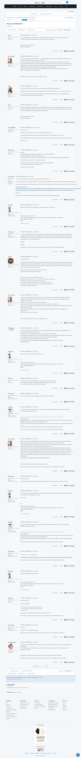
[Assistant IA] (49, 2)
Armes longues (27, 17)
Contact (64, 708)
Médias (61, 6)
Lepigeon (15, 692)
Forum (19, 6)
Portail (63, 704)
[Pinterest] (73, 51)
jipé (10, 86)
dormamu (11, 150)
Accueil (14, 6)
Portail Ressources (52, 709)
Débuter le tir (8, 706)
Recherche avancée (31, 19)
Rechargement (40, 6)
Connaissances (49, 6)
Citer (62, 50)
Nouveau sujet (32, 29)
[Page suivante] (73, 29)
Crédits (54, 753)
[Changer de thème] (46, 2)
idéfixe (19, 692)
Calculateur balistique (38, 704)
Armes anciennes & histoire (11, 713)
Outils (56, 6)
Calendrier (64, 706)
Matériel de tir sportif (10, 715)
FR (70, 2)
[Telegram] (71, 51)
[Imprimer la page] (51, 2)
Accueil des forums (10, 17)
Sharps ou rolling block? (25, 35)
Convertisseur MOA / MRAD (39, 706)
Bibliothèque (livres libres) (53, 702)
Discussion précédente (27, 670)
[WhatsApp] (68, 51)
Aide (66, 6)
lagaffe (11, 407)
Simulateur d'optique (24, 704)
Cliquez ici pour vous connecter (14, 679)
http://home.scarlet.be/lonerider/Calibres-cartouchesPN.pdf (34, 457)
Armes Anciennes (19, 17)
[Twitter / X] (65, 51)
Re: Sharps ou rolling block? (26, 56)
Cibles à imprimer (23, 708)
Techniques (31, 6)
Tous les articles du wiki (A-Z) (11, 716)
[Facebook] (66, 51)
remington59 (12, 642)
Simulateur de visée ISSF (25, 702)
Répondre (56, 50)
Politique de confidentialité (46, 753)
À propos (27, 753)
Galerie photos (51, 708)
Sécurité (7, 718)
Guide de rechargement (53, 706)
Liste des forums (12, 29)
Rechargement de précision (11, 709)
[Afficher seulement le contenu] (54, 2)
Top (7, 670)
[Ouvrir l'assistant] (78, 755)
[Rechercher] (67, 2)
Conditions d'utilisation (34, 753)
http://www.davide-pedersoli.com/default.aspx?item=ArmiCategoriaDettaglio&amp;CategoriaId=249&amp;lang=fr (46, 557)
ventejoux (11, 176)
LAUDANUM (12, 127)
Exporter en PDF (37, 666)
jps (12, 26)
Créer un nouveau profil (46, 14)
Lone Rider (12, 56)
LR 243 (11, 378)
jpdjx (10, 256)
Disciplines (8, 704)
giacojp (11, 205)
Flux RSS (46, 666)
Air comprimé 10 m (9, 708)
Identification (34, 14)
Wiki (7, 702)
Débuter (25, 6)
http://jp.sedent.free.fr (26, 46)
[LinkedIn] (70, 51)
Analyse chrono (23, 706)
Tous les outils (37, 702)
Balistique (8, 711)
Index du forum (22, 29)
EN (72, 2)
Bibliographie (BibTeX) (52, 704)
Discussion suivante (15, 670)
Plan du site (64, 709)
